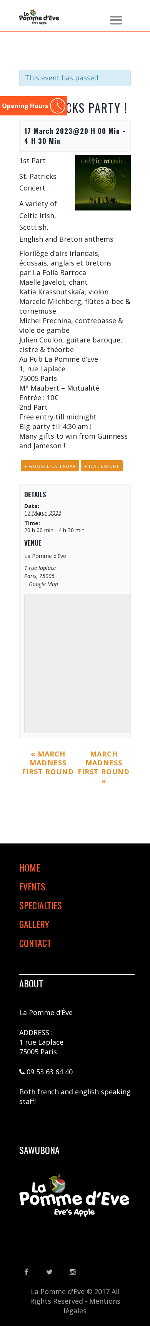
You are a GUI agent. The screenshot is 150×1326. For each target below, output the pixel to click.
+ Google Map (41, 584)
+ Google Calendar (50, 466)
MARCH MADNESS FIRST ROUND (48, 763)
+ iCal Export (101, 466)
